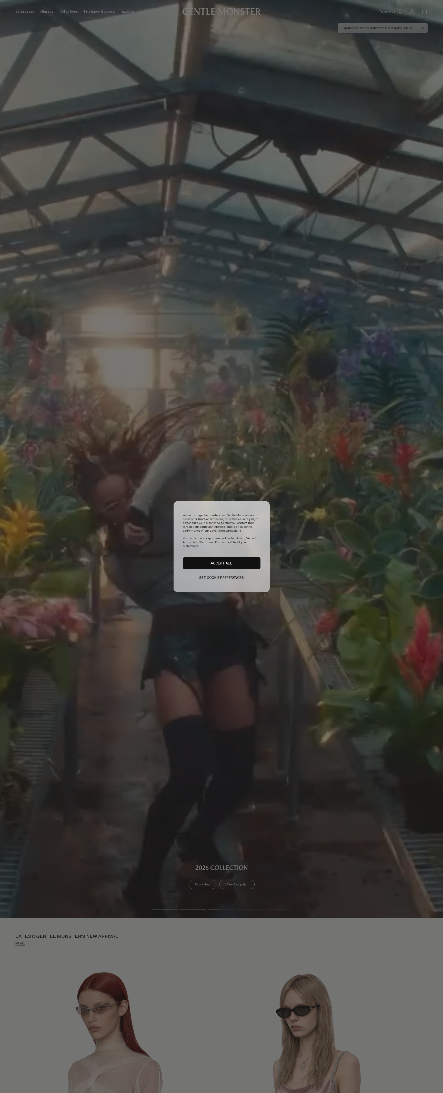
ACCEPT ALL (221, 563)
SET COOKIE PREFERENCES (221, 577)
